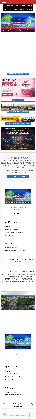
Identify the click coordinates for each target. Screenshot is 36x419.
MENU (4, 2)
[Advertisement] (18, 53)
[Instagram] (21, 214)
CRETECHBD (18, 261)
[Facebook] (14, 214)
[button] (34, 2)
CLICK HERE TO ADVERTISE (18, 176)
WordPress (27, 415)
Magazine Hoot (16, 415)
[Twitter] (18, 214)
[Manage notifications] (4, 414)
